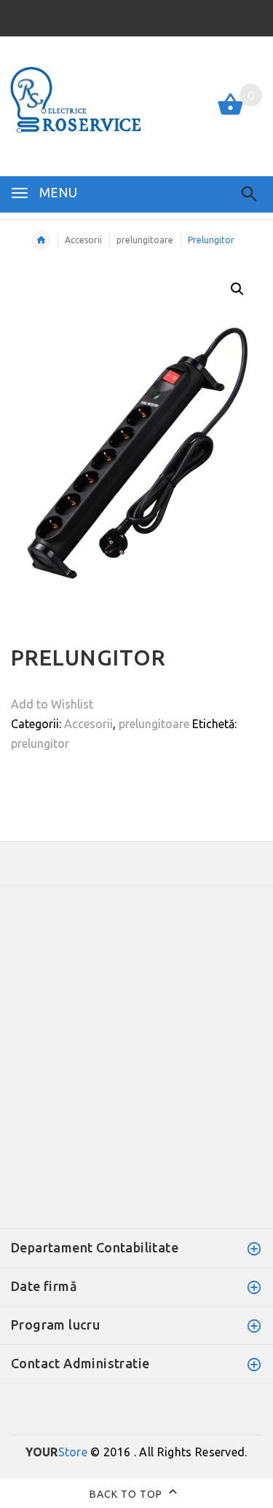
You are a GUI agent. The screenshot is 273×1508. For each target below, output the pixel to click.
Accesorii (83, 240)
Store (56, 1451)
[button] (237, 289)
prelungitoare (144, 240)
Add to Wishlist (52, 704)
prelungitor (40, 743)
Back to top (127, 1493)
